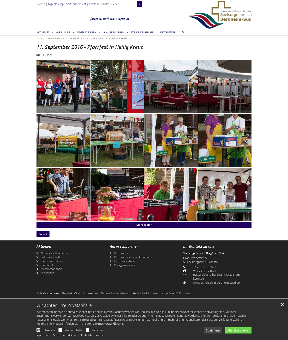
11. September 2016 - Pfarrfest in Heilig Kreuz (109, 38)
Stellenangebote (142, 32)
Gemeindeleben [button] (86, 32)
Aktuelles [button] (42, 32)
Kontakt (94, 4)
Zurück (43, 234)
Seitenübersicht (76, 4)
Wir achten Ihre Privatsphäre (64, 305)
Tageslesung (56, 4)
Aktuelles (44, 246)
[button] (114, 33)
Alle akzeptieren (238, 330)
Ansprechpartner (124, 246)
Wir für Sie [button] (63, 32)
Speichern (213, 330)
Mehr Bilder (144, 225)
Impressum (42, 335)
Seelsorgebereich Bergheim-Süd (203, 253)
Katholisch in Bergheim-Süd (50, 38)
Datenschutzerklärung (107, 323)
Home (41, 4)
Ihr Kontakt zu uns (198, 246)
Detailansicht (75, 38)
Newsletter (167, 32)
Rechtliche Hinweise (92, 335)
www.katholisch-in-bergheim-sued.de (216, 282)
